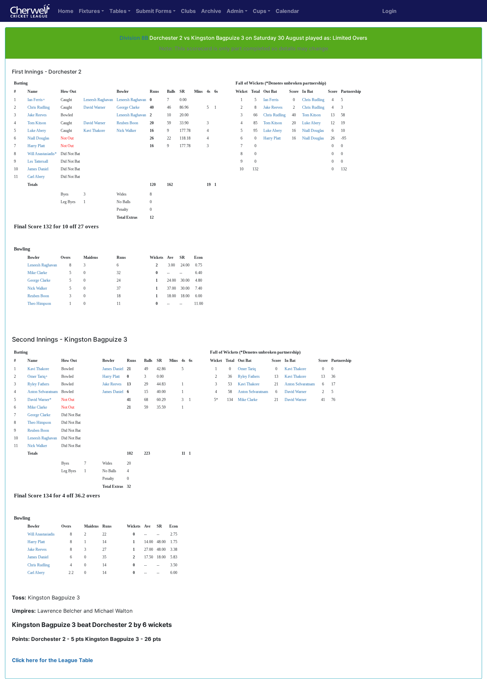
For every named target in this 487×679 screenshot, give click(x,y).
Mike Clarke (37, 273)
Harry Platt (272, 138)
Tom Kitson (311, 115)
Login (389, 11)
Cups (259, 11)
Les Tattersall (37, 161)
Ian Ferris (271, 100)
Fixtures (89, 11)
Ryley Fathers (249, 376)
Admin (235, 11)
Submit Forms (154, 11)
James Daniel (37, 169)
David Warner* (39, 400)
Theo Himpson (39, 304)
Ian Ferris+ (36, 100)
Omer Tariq (247, 369)
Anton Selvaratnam (300, 384)
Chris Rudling (313, 100)
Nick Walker (126, 131)
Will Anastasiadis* (42, 154)
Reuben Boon (127, 123)
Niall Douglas (313, 131)
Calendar (287, 11)
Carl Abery (36, 177)
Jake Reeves (273, 107)
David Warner (94, 107)
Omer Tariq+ (37, 376)
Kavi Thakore (94, 131)
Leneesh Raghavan (98, 100)
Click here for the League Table (52, 660)
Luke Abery (311, 123)
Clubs (188, 11)
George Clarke (128, 107)
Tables (118, 11)
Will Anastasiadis (41, 534)
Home (66, 11)
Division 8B (134, 37)
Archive (211, 11)
